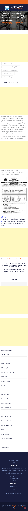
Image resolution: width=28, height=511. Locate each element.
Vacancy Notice (20, 258)
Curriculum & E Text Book (7, 372)
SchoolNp (17, 7)
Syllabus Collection (6, 434)
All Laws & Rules (5, 354)
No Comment (5, 84)
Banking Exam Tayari (6, 359)
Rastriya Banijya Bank (6, 425)
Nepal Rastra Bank (6, 403)
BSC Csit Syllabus (5, 368)
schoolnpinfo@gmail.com (16, 493)
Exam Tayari (4, 376)
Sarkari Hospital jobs (8, 73)
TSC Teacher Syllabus (6, 438)
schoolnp (4, 82)
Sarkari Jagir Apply (7, 77)
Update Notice (10, 258)
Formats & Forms (5, 381)
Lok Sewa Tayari (5, 394)
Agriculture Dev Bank (6, 350)
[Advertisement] (14, 48)
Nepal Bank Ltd (5, 398)
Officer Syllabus (5, 412)
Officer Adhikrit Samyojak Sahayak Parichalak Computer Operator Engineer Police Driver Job (14, 265)
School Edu (4, 429)
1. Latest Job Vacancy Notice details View (13, 219)
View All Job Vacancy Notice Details (14, 221)
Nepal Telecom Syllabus (7, 407)
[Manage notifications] (25, 508)
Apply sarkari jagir (7, 63)
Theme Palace (17, 507)
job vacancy (4, 385)
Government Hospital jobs (10, 70)
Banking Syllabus (5, 363)
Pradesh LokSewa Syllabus (8, 421)
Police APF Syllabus (6, 416)
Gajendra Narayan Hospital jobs (11, 67)
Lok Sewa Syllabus (6, 390)
